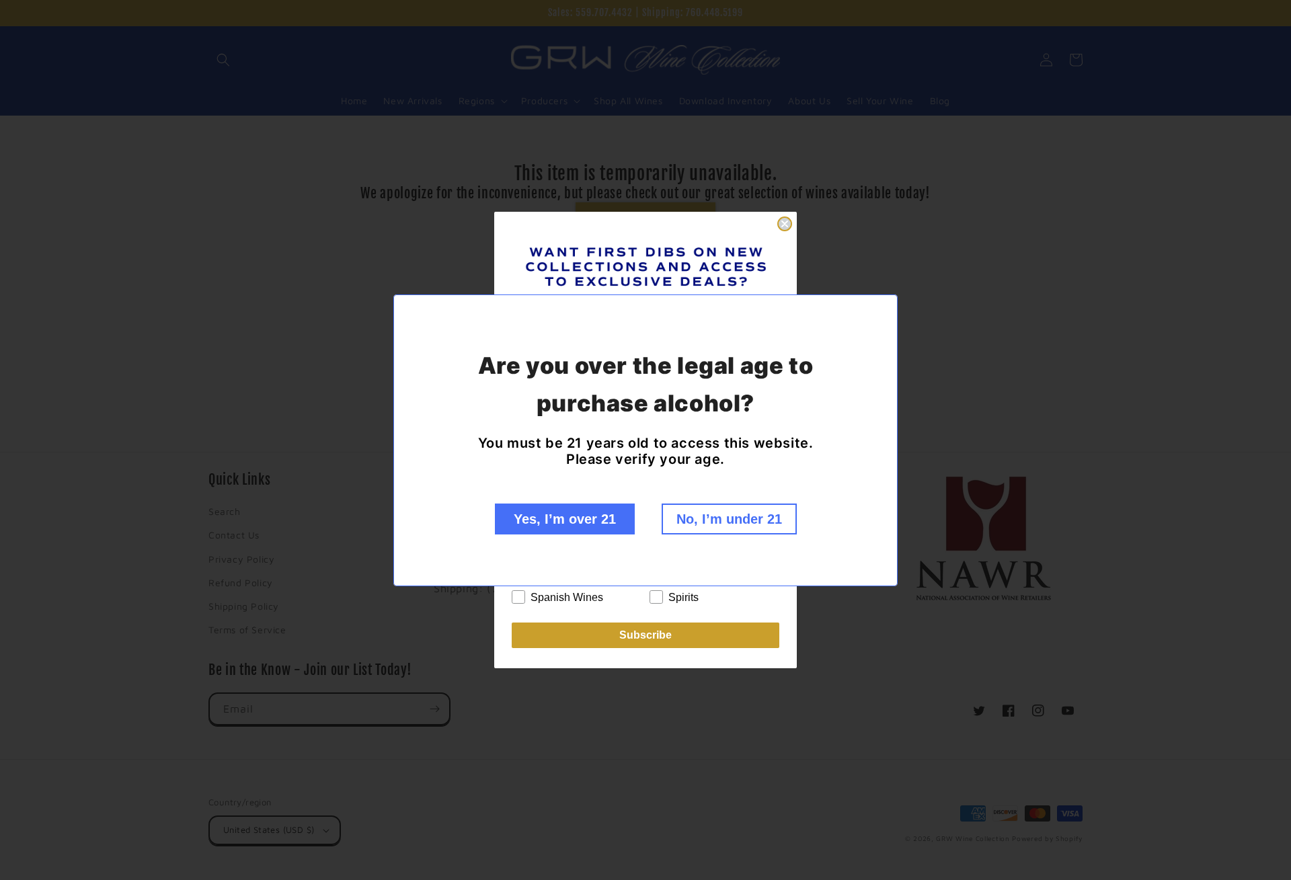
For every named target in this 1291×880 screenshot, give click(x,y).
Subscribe (645, 635)
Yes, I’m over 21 (565, 519)
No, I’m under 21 (729, 519)
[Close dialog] (784, 224)
